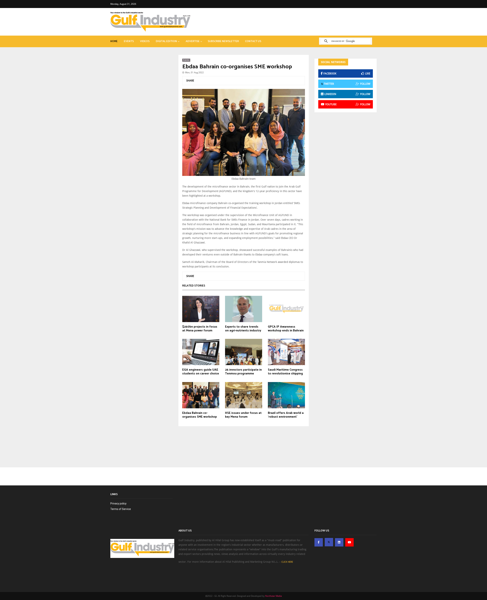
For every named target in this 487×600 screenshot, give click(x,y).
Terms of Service (120, 509)
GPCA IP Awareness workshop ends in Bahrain (286, 329)
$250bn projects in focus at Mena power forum (199, 329)
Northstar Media (273, 596)
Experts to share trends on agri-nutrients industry (243, 329)
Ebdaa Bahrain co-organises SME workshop (237, 66)
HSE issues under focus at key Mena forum (243, 415)
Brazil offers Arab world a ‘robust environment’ (286, 415)
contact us (253, 41)
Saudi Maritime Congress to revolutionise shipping (285, 372)
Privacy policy (118, 503)
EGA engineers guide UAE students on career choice (200, 372)
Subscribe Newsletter (223, 41)
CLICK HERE (287, 562)
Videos (145, 41)
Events (129, 41)
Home (114, 41)
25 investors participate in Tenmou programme (243, 372)
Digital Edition (166, 41)
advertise (193, 41)
